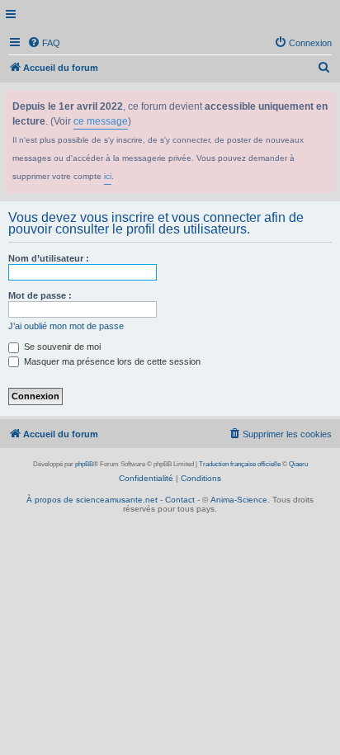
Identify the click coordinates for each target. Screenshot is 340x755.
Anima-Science (238, 499)
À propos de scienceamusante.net (92, 499)
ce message (100, 121)
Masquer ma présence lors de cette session (111, 361)
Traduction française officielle (240, 464)
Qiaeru (298, 464)
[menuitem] (43, 43)
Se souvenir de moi (61, 347)
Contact (180, 499)
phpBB (84, 464)
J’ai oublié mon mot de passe (66, 326)
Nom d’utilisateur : (48, 258)
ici (107, 176)
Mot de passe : (40, 295)
